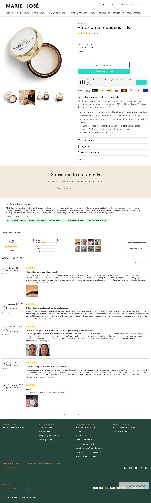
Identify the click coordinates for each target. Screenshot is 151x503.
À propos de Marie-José (86, 427)
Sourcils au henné (47, 427)
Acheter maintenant (104, 71)
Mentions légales (83, 436)
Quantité (81, 52)
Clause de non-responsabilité (88, 452)
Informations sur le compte (124, 427)
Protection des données (86, 456)
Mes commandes (120, 431)
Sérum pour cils (46, 440)
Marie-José (12, 497)
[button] (135, 13)
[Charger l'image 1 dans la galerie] (10, 97)
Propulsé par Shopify (27, 497)
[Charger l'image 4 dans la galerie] (59, 97)
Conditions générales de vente (89, 448)
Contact (79, 431)
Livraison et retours (84, 440)
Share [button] (82, 160)
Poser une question (137, 249)
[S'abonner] (94, 188)
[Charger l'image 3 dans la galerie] (43, 97)
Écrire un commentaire (137, 243)
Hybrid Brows (45, 431)
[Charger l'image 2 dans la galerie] (27, 97)
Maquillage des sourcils (49, 436)
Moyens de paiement (85, 444)
